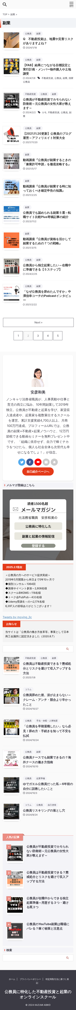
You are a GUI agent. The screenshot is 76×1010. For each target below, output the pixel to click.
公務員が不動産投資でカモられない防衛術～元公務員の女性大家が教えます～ (47, 104)
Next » (38, 322)
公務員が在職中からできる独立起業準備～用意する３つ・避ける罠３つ (48, 902)
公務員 (57, 78)
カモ (44, 112)
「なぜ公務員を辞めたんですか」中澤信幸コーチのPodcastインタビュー (47, 296)
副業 (65, 78)
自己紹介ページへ (38, 471)
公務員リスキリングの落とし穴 (44, 810)
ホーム (12, 979)
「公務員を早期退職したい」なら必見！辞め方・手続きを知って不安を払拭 (47, 731)
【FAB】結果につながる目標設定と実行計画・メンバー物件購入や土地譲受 (47, 69)
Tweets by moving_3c (17, 617)
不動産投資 (47, 78)
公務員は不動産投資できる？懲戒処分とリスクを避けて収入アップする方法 (47, 668)
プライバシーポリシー (30, 979)
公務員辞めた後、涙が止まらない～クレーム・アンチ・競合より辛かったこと (47, 699)
